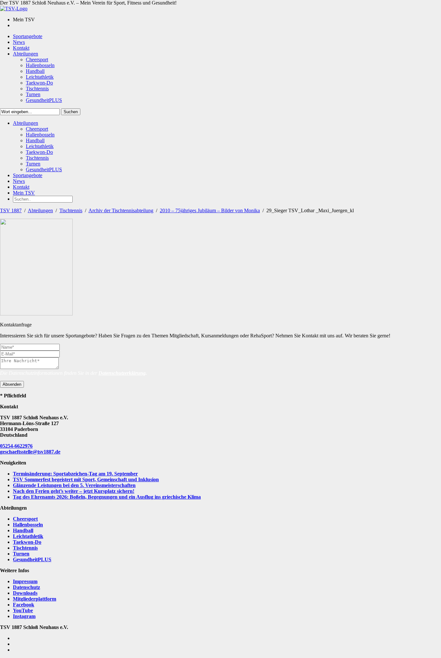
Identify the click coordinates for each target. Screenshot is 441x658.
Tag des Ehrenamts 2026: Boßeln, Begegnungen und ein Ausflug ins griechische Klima (107, 497)
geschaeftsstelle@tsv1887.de (30, 451)
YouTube (23, 610)
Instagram (24, 616)
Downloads (25, 593)
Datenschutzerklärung (122, 373)
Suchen (71, 111)
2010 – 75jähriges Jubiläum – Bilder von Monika (210, 210)
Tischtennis (70, 210)
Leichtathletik (28, 536)
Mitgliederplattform (34, 599)
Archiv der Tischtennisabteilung (120, 210)
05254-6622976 (16, 446)
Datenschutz (26, 587)
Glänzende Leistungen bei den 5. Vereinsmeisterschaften (74, 485)
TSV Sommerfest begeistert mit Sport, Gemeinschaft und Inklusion (86, 479)
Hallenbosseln (28, 524)
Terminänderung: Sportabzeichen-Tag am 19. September (75, 473)
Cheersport (25, 519)
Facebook (23, 604)
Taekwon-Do (27, 542)
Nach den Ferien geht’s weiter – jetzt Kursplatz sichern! (73, 491)
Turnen (21, 553)
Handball (23, 530)
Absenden (12, 384)
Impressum (25, 581)
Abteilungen (40, 210)
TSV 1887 (11, 210)
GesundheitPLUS (32, 559)
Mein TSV (24, 192)
